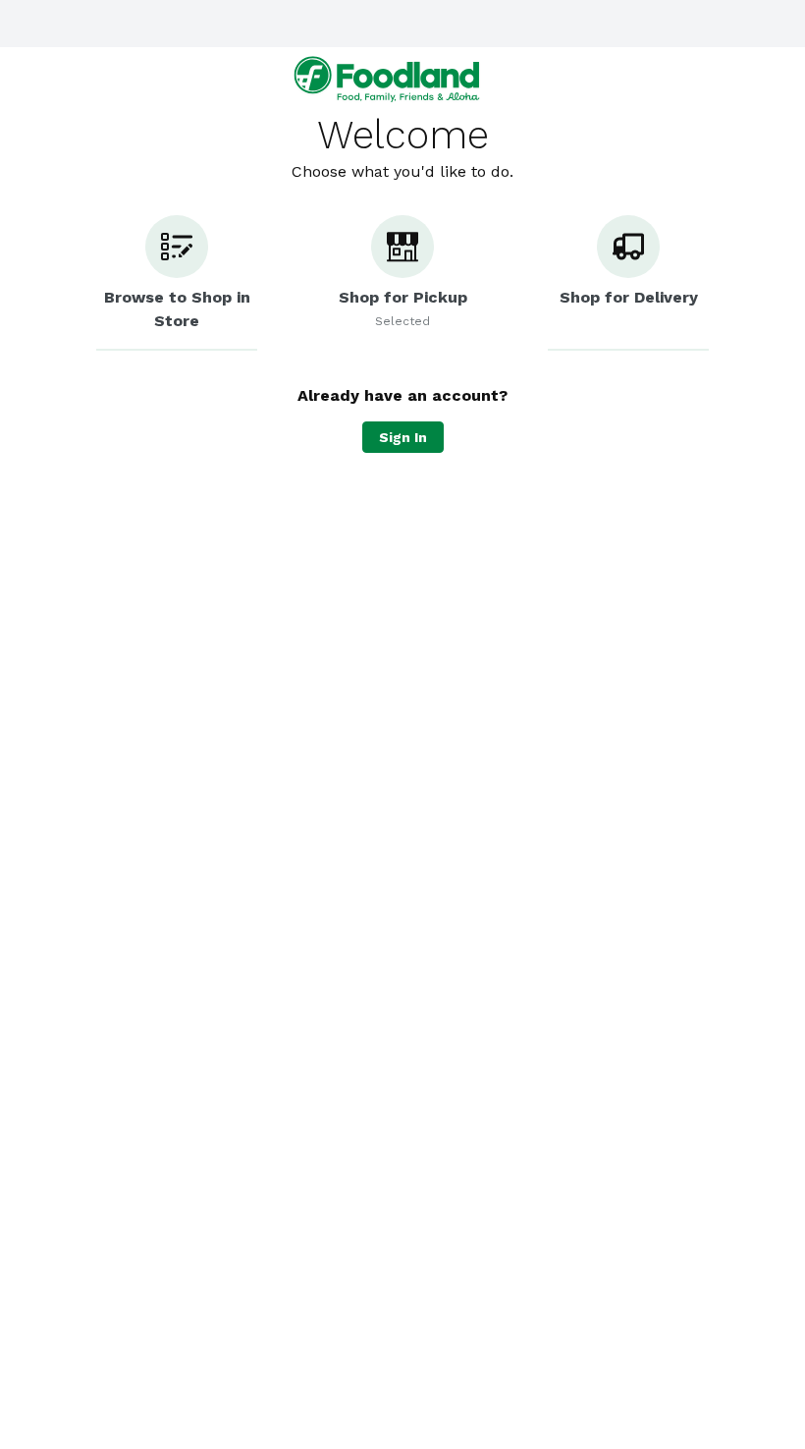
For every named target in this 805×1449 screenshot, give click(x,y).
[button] (176, 283)
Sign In (403, 437)
